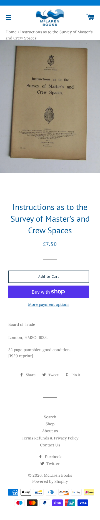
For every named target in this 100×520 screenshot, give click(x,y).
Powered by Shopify (50, 481)
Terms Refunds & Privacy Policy (50, 438)
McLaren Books (58, 475)
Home (11, 31)
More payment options (48, 304)
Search (50, 416)
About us (50, 430)
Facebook (53, 456)
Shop (50, 423)
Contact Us (50, 445)
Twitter (52, 463)
